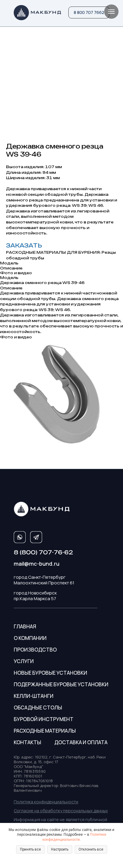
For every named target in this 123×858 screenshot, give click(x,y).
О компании (30, 638)
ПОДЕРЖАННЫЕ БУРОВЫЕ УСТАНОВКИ (61, 684)
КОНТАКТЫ (27, 742)
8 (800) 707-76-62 (43, 552)
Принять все (30, 849)
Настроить (59, 849)
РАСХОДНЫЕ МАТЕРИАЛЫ (45, 730)
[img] (37, 12)
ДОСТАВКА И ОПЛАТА (80, 742)
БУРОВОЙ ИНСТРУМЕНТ (43, 719)
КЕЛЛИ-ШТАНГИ (33, 696)
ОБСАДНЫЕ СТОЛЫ (38, 707)
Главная (25, 626)
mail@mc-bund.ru (36, 563)
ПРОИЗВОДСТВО (35, 649)
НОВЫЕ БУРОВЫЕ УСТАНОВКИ (50, 672)
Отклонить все (91, 849)
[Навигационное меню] (111, 12)
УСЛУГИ (24, 661)
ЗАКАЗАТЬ (24, 245)
